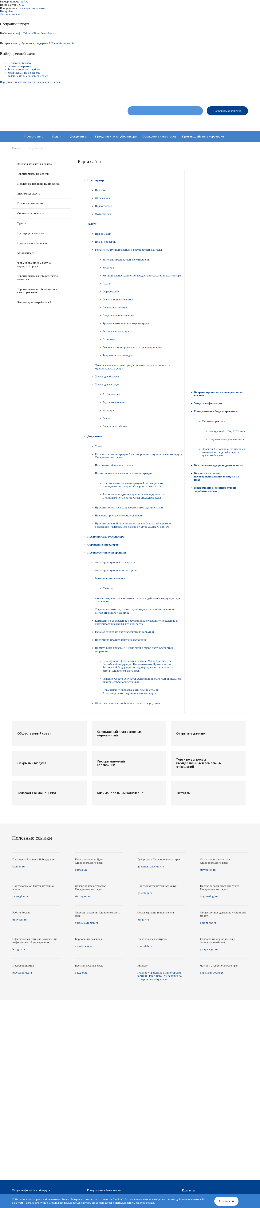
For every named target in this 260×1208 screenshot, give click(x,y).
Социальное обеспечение (118, 315)
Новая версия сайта (188, 95)
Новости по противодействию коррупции (121, 639)
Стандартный (41, 43)
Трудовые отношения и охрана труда (126, 323)
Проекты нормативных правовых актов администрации (129, 507)
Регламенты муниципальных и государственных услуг (128, 249)
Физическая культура (116, 331)
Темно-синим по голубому (24, 69)
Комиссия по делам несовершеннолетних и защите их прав (57, 158)
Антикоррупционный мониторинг (116, 570)
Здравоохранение (113, 402)
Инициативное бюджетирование (143, 147)
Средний (56, 43)
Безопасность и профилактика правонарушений (132, 347)
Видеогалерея (103, 205)
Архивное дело (112, 394)
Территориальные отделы (215, 121)
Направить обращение (227, 110)
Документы (78, 136)
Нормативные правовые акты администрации (123, 473)
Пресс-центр (33, 136)
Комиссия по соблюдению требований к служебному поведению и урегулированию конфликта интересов (136, 622)
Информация (103, 233)
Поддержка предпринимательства (38, 183)
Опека (106, 418)
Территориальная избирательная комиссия (37, 277)
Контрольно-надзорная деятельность (200, 147)
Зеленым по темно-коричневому (28, 75)
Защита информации (99, 147)
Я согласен (226, 1201)
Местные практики (213, 421)
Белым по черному (19, 66)
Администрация (184, 121)
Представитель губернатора (116, 136)
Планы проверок (105, 241)
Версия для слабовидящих (233, 95)
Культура (108, 267)
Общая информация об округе (31, 1190)
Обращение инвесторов (159, 136)
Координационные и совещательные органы (46, 147)
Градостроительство (30, 203)
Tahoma (28, 33)
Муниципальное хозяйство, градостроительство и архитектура (142, 275)
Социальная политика (30, 213)
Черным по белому (19, 62)
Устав (98, 446)
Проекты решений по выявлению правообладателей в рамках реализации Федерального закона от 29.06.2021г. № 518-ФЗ (133, 525)
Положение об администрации (114, 465)
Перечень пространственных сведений (119, 515)
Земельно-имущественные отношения (126, 259)
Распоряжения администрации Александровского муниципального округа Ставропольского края (133, 496)
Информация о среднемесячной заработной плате (142, 158)
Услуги (56, 136)
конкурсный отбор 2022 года (227, 431)
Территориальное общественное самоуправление (37, 291)
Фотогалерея (103, 213)
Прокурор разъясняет (30, 233)
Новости (100, 189)
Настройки (7, 11)
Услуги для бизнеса (107, 376)
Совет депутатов (158, 121)
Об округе (135, 121)
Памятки (108, 588)
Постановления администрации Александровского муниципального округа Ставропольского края (134, 485)
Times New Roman (44, 33)
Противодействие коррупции (203, 136)
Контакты (242, 121)
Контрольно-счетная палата (34, 163)
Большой (68, 43)
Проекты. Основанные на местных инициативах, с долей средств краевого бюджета (223, 452)
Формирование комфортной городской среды (34, 264)
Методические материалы (111, 578)
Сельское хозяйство (115, 307)
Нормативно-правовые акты (226, 439)
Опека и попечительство (118, 299)
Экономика (109, 339)
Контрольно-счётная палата (104, 1190)
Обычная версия (10, 14)
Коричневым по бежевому (24, 72)
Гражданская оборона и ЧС (34, 243)
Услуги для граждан (107, 384)
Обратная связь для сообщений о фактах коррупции (127, 702)
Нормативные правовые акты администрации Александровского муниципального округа (131, 691)
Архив (107, 283)
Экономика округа (28, 193)
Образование (111, 291)
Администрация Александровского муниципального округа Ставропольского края (62, 112)
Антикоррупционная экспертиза (115, 562)
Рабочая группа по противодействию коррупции (125, 631)
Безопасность (25, 252)
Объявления (102, 197)
